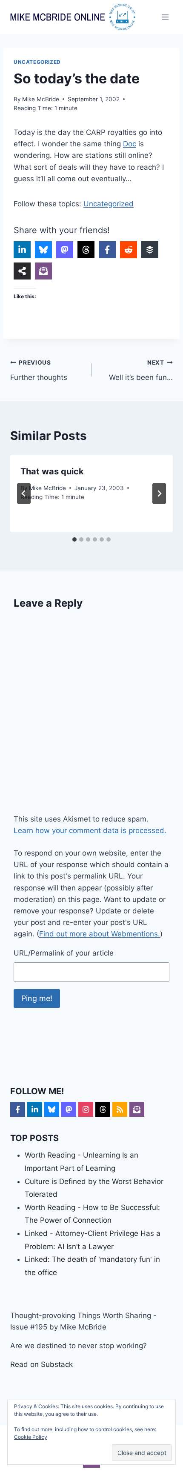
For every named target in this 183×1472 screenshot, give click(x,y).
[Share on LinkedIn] (22, 249)
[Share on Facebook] (107, 249)
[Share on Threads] (85, 249)
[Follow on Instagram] (85, 1109)
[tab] (74, 539)
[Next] (159, 493)
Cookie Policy (30, 1437)
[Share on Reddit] (128, 249)
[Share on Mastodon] (64, 249)
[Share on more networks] (22, 271)
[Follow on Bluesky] (51, 1109)
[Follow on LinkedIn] (34, 1109)
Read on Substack (41, 1364)
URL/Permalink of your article (64, 953)
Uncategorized (37, 62)
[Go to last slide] (24, 493)
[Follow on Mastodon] (68, 1109)
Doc (129, 144)
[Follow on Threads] (102, 1109)
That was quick (52, 471)
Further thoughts (38, 370)
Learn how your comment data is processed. (90, 830)
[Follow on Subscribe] (136, 1109)
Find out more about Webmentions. (99, 934)
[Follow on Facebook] (17, 1109)
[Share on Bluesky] (43, 249)
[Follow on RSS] (119, 1109)
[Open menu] (165, 16)
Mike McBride (40, 99)
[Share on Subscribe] (43, 271)
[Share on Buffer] (149, 249)
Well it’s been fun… (141, 370)
